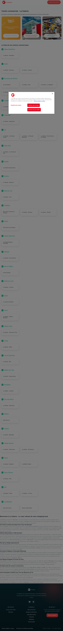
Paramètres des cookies (16, 105)
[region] (31, 103)
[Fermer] (52, 93)
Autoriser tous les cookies (34, 109)
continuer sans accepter (33, 105)
